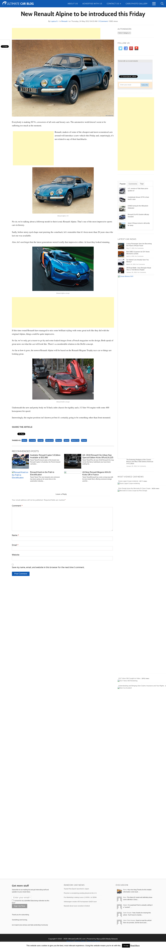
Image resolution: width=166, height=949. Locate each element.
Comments (133, 184)
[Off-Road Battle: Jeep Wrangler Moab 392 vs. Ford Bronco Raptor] (121, 270)
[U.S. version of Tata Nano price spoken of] (122, 191)
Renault (64, 21)
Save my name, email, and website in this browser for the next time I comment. (48, 567)
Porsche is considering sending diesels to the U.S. (80, 893)
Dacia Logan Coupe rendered (128, 481)
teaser (84, 440)
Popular (123, 184)
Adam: (125, 905)
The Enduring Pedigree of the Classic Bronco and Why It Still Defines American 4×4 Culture (139, 461)
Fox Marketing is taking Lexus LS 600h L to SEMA (80, 897)
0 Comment (103, 21)
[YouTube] (136, 48)
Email (15, 545)
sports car (75, 440)
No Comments (139, 248)
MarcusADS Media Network (107, 939)
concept (32, 440)
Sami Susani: (127, 913)
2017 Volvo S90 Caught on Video (129, 678)
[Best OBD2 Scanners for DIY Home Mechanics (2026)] (121, 254)
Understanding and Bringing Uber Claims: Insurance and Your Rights (141, 686)
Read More (135, 945)
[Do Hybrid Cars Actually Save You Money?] (121, 262)
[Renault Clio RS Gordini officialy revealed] (122, 217)
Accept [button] (125, 946)
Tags (142, 184)
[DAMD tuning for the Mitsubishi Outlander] (122, 208)
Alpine (24, 440)
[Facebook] (126, 48)
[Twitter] (120, 48)
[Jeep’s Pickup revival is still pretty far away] (122, 225)
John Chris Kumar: (129, 920)
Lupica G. (54, 21)
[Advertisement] (56, 33)
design (40, 440)
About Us (69, 941)
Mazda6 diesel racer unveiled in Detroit (77, 906)
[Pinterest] (131, 48)
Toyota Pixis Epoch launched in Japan (76, 889)
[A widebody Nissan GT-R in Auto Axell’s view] (122, 199)
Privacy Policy (80, 941)
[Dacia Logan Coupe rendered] (129, 483)
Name (15, 535)
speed (66, 440)
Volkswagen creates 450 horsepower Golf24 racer (80, 902)
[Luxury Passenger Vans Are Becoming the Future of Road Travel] (121, 246)
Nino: (125, 897)
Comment (17, 505)
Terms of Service (93, 941)
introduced (49, 440)
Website (15, 554)
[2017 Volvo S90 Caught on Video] (127, 681)
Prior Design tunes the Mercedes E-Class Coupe (134, 488)
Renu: (125, 890)
